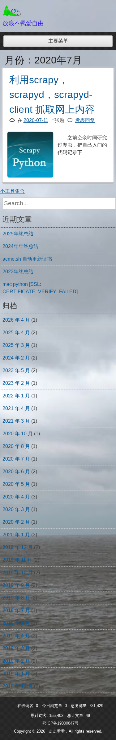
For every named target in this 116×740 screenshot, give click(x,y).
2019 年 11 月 (17, 560)
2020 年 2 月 (16, 522)
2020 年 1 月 (16, 534)
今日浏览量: (53, 705)
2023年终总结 (17, 271)
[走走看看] (13, 15)
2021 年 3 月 (16, 421)
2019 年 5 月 (16, 623)
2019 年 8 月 (16, 597)
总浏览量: (80, 705)
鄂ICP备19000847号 (60, 723)
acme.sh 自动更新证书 (27, 259)
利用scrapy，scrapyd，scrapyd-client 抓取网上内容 (52, 94)
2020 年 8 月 (16, 446)
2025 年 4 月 (16, 332)
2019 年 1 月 (16, 673)
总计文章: (76, 715)
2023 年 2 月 (16, 383)
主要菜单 (58, 40)
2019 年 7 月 (16, 610)
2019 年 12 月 (17, 547)
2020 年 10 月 (17, 433)
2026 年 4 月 (16, 320)
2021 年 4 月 (16, 408)
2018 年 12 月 (17, 686)
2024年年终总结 (20, 246)
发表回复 (85, 120)
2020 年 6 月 (16, 471)
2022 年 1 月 (16, 395)
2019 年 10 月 (17, 572)
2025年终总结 (17, 233)
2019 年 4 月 (16, 635)
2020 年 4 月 (16, 496)
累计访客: (40, 715)
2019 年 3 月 (16, 648)
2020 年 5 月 (16, 484)
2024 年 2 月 (16, 357)
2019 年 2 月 (16, 661)
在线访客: (26, 705)
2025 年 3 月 (16, 345)
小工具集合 (12, 191)
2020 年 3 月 (16, 509)
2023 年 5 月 (16, 370)
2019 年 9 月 (16, 585)
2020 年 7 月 (16, 458)
